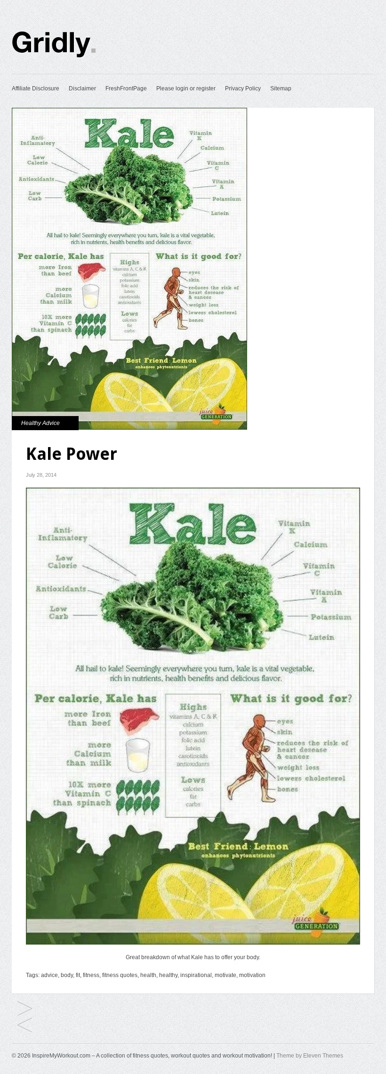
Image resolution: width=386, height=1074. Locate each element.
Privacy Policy (243, 88)
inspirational (196, 975)
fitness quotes (119, 975)
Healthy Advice (40, 423)
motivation (252, 975)
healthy (168, 975)
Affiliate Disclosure (35, 88)
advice (49, 975)
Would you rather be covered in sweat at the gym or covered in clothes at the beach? (24, 1026)
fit (78, 975)
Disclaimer (82, 88)
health (148, 975)
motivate (225, 975)
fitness (91, 975)
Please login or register (186, 88)
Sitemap (280, 88)
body (67, 975)
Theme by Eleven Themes (309, 1055)
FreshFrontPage (126, 88)
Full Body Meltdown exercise (24, 1009)
